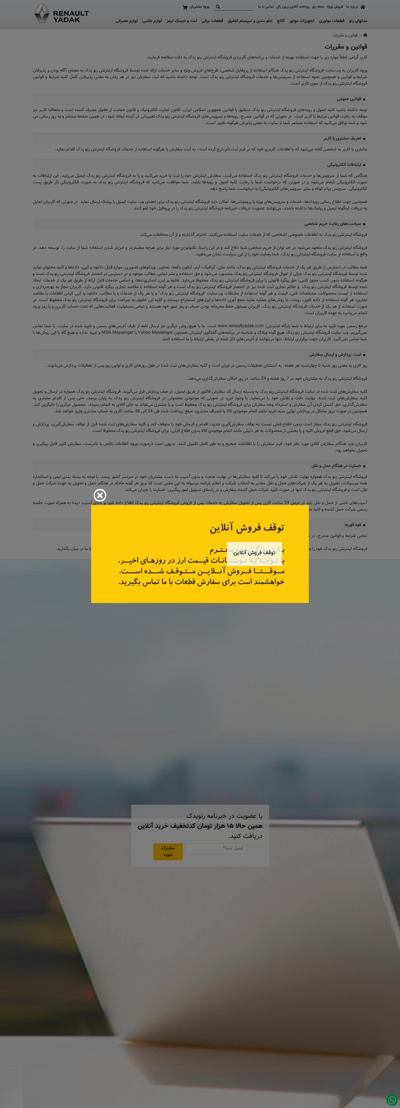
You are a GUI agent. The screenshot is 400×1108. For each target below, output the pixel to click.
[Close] (100, 495)
